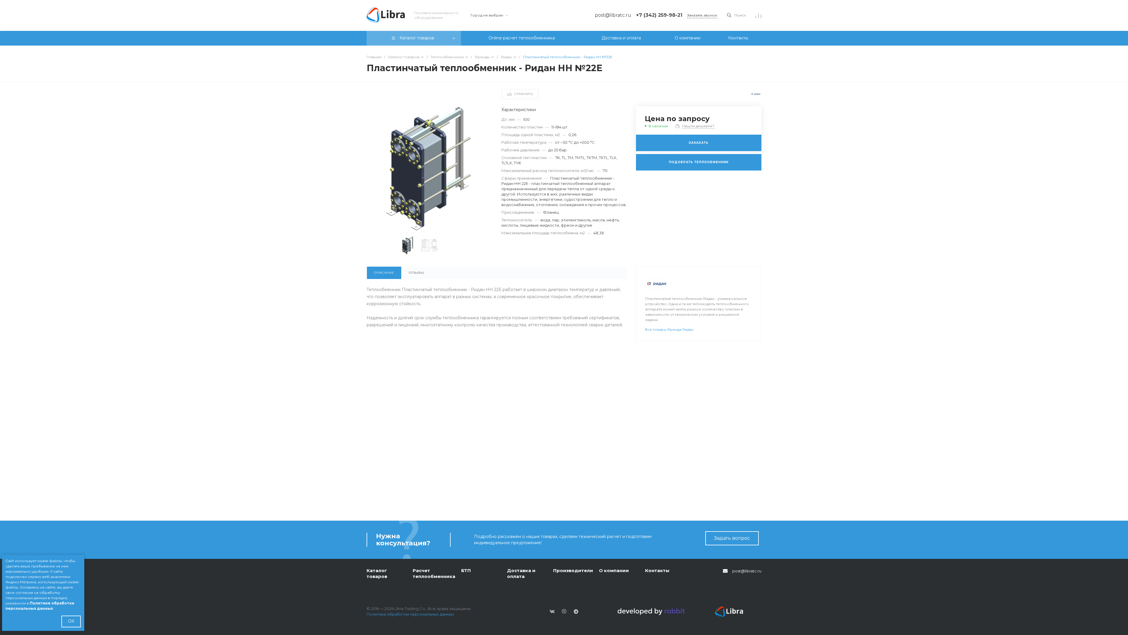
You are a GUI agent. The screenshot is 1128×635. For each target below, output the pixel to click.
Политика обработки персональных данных (410, 614)
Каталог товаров (377, 573)
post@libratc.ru (746, 571)
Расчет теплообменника (434, 573)
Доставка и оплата (521, 573)
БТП (466, 570)
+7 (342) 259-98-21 (659, 15)
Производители (573, 570)
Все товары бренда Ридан (669, 329)
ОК (71, 621)
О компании (614, 570)
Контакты (657, 570)
